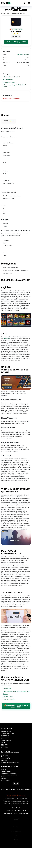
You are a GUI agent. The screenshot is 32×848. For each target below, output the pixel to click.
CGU (16, 835)
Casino (8, 13)
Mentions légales (6, 771)
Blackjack (3, 742)
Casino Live (4, 738)
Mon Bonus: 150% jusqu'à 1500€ (16, 42)
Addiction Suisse (8, 813)
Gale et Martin (7, 688)
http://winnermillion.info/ (23, 54)
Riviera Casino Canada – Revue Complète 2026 (16, 691)
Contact (3, 776)
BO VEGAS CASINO (8, 699)
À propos (3, 778)
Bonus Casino (4, 755)
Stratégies (4, 760)
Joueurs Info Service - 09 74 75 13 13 (16, 810)
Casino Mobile (5, 735)
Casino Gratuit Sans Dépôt (24, 789)
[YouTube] (14, 783)
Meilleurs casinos (6, 731)
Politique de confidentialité (8, 773)
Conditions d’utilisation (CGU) (9, 775)
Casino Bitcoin (5, 737)
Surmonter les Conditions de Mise (10, 762)
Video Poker (4, 744)
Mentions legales (16, 826)
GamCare (15, 813)
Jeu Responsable (5, 780)
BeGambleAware (24, 813)
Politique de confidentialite (16, 831)
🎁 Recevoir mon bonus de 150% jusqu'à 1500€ (16, 706)
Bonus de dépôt (5, 758)
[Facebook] (17, 783)
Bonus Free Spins (6, 757)
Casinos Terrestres (6, 740)
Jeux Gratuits (4, 747)
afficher (12, 120)
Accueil (3, 13)
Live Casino (7, 338)
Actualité (3, 769)
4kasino (5, 694)
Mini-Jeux (3, 746)
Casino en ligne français (7, 733)
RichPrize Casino (8, 696)
